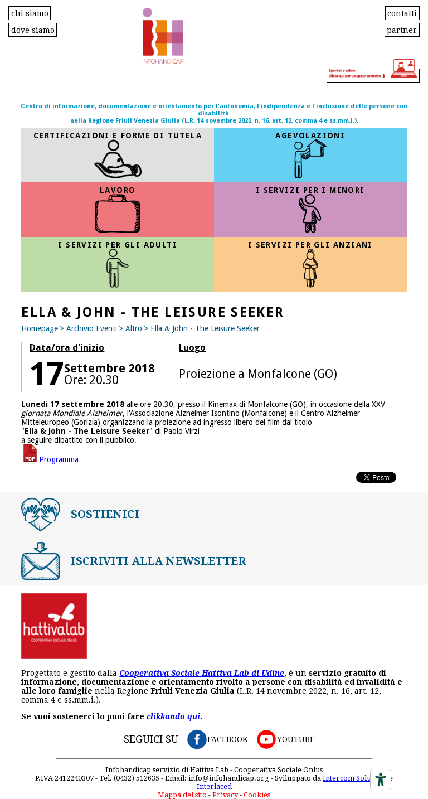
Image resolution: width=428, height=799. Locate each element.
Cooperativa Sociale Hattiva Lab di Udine (201, 673)
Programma (59, 459)
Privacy (225, 795)
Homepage (39, 328)
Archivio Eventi (91, 328)
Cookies (257, 795)
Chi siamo (29, 12)
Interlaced (214, 786)
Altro (133, 328)
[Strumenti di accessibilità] (380, 779)
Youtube (295, 739)
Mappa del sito (182, 795)
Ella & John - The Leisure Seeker (205, 328)
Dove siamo (33, 29)
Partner (402, 29)
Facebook (227, 739)
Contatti (402, 12)
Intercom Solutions (355, 778)
